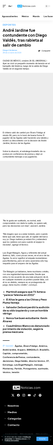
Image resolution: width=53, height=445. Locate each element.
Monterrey (8, 368)
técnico (6, 372)
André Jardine (9, 349)
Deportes (9, 24)
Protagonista (30, 368)
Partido (18, 368)
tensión (15, 372)
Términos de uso (21, 439)
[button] (42, 439)
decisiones (8, 361)
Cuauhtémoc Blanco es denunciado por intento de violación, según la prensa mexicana (26, 328)
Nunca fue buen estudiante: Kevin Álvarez (25, 319)
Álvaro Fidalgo (30, 346)
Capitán (7, 353)
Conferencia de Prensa (14, 357)
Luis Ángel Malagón (23, 365)
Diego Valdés (21, 361)
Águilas (18, 346)
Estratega (8, 365)
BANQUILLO (32, 349)
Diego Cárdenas (10, 50)
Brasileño (44, 349)
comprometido (19, 353)
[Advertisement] (26, 99)
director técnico (37, 361)
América (43, 346)
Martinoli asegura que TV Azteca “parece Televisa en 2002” (24, 293)
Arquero (21, 349)
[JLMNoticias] (26, 6)
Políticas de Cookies (12, 440)
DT (47, 361)
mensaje (38, 365)
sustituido (43, 368)
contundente (33, 357)
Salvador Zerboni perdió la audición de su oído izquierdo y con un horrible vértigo (26, 310)
